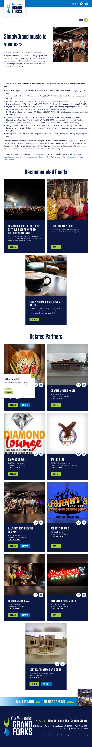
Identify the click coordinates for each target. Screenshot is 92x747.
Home (80, 20)
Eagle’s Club (57, 459)
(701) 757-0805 (14, 540)
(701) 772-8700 (14, 467)
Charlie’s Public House (63, 391)
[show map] (41, 385)
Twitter (11, 160)
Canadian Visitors (79, 721)
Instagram (81, 157)
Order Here (70, 701)
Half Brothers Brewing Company (20, 530)
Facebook (72, 157)
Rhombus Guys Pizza (19, 601)
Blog (67, 721)
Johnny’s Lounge (60, 528)
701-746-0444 (82, 729)
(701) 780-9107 (57, 536)
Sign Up (38, 701)
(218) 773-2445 (57, 467)
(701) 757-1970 (14, 398)
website (37, 157)
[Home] (14, 8)
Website (25, 405)
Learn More (8, 388)
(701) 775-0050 (57, 608)
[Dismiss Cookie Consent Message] (33, 376)
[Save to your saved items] (36, 385)
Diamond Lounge (17, 459)
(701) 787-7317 (14, 608)
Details (13, 405)
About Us (52, 721)
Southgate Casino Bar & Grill (45, 670)
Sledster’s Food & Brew (63, 601)
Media (61, 721)
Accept (9, 392)
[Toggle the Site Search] (81, 3)
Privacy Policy (83, 735)
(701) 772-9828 (57, 398)
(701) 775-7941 (35, 677)
